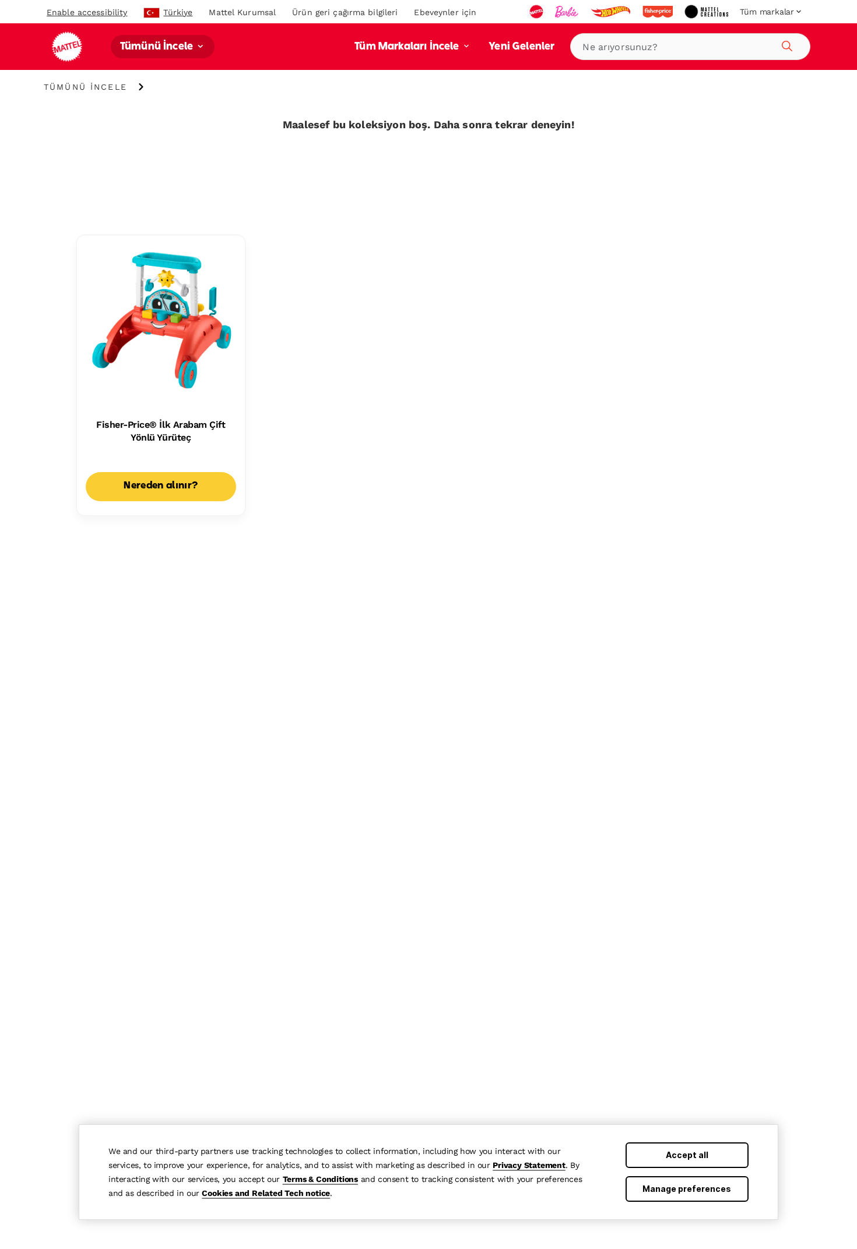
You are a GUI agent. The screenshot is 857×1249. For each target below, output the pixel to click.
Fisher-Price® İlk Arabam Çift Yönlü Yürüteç (160, 431)
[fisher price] (659, 11)
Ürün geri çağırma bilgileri (345, 12)
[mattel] (537, 11)
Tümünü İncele (157, 47)
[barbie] (567, 11)
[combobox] (690, 46)
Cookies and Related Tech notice (266, 1193)
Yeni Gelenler (521, 47)
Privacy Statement (529, 1165)
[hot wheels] (611, 11)
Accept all (687, 1155)
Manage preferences (686, 1189)
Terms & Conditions (320, 1179)
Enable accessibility (87, 12)
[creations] (707, 11)
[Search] (785, 44)
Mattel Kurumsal (242, 12)
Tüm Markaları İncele (407, 47)
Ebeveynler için (445, 12)
